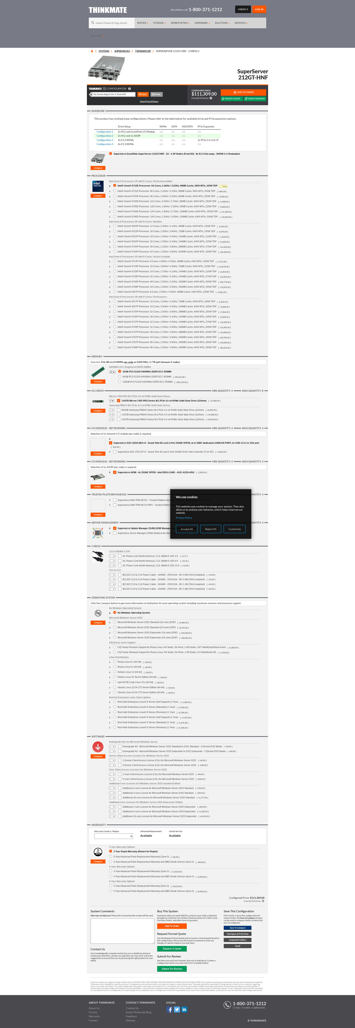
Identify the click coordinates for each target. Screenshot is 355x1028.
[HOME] (92, 51)
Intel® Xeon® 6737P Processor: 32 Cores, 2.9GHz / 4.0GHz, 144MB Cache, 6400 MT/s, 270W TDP (167, 322)
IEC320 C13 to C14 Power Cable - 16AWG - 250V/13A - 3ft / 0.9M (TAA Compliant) (164, 579)
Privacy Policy (184, 517)
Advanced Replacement (151, 831)
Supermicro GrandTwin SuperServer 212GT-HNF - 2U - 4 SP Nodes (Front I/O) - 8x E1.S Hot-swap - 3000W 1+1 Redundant (177, 154)
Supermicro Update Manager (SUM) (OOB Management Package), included (157, 528)
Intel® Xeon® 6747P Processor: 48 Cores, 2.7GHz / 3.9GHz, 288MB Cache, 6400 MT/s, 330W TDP (167, 332)
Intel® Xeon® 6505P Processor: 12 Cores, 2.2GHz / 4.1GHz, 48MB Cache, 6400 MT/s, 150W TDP (166, 226)
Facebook (169, 1009)
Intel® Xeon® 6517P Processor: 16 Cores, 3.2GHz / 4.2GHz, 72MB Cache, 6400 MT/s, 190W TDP (166, 301)
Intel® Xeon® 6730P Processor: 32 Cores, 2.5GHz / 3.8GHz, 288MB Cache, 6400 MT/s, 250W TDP (167, 311)
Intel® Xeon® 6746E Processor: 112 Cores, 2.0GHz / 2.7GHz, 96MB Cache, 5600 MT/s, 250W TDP (167, 201)
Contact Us (132, 1008)
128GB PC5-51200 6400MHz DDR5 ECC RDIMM (148, 382)
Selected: (95, 362)
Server (142, 23)
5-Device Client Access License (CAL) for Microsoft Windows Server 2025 (159, 765)
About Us (94, 1008)
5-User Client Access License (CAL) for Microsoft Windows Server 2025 (158, 779)
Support (97, 36)
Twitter (177, 1009)
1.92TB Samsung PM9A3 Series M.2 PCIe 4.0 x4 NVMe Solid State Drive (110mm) (162, 414)
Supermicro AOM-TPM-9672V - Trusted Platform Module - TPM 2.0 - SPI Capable (158, 500)
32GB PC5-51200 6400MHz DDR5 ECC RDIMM (147, 371)
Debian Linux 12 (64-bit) (130, 672)
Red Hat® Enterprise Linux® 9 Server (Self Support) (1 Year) (148, 717)
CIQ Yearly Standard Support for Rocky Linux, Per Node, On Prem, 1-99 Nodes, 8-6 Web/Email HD (167, 652)
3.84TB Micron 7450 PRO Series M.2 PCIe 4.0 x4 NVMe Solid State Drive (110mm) (164, 400)
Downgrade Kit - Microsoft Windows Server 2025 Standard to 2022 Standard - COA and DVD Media (172, 746)
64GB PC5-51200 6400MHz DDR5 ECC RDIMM (147, 376)
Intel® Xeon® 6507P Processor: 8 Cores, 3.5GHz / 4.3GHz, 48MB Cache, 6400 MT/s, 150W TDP (166, 292)
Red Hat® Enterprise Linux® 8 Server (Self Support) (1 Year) (148, 702)
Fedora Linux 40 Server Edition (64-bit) (137, 677)
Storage (159, 23)
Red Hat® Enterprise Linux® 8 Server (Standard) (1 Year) (146, 707)
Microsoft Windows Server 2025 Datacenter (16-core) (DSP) (148, 632)
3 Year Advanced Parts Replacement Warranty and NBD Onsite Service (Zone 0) (154, 862)
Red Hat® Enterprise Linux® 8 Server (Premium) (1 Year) (146, 712)
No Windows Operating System (134, 613)
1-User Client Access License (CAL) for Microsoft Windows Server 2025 (158, 774)
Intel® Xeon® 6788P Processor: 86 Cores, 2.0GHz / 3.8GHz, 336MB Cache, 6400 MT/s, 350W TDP (167, 347)
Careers (93, 1020)
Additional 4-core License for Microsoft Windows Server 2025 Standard (158, 793)
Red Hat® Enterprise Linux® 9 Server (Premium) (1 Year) (146, 727)
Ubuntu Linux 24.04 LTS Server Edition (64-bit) (141, 692)
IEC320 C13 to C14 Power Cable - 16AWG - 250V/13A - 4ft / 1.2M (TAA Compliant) (164, 584)
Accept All (187, 529)
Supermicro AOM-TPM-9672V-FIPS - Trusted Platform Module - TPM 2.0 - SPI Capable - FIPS (164, 505)
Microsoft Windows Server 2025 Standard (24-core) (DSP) (147, 627)
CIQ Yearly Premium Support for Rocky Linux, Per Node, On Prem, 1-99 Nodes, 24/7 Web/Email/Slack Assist (172, 647)
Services (240, 23)
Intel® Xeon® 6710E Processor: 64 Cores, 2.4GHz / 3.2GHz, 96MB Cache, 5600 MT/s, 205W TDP (167, 185)
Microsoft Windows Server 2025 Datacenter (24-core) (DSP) (148, 637)
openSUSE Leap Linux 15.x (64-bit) (135, 682)
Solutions (221, 23)
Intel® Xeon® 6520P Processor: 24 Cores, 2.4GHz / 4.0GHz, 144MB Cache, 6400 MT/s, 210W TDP (167, 236)
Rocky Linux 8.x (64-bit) (129, 662)
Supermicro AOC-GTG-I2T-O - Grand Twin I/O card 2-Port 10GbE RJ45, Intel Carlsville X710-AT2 (166, 452)
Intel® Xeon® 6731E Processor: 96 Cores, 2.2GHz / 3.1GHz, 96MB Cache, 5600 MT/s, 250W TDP (166, 191)
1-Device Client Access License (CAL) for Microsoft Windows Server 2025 (159, 760)
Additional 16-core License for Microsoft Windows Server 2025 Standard (159, 797)
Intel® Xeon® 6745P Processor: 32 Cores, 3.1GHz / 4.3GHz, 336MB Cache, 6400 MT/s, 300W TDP (167, 327)
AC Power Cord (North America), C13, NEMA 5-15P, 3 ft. (150, 556)
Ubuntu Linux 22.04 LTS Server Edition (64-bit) (141, 687)
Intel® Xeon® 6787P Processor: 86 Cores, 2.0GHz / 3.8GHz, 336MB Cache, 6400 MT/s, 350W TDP (167, 342)
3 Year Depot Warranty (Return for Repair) (136, 851)
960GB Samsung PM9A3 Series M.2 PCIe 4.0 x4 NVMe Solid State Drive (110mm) (162, 410)
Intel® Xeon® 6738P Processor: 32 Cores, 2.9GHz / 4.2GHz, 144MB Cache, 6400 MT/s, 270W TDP (167, 276)
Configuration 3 (105, 140)
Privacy (93, 1012)
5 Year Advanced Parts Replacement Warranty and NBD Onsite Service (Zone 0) (154, 891)
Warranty (94, 1016)
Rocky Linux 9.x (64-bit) (129, 667)
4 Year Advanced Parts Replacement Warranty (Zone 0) (141, 871)
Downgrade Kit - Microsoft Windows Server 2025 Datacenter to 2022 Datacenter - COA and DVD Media (174, 751)
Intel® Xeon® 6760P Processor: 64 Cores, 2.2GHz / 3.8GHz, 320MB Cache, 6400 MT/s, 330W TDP (167, 251)
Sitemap (130, 1020)
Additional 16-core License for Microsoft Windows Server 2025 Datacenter (160, 816)
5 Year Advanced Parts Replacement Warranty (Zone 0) (141, 886)
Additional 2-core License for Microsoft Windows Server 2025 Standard (158, 788)
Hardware (202, 23)
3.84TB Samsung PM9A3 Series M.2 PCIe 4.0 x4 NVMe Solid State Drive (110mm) (162, 419)
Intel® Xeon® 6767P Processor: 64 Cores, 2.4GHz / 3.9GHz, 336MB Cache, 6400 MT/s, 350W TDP (167, 337)
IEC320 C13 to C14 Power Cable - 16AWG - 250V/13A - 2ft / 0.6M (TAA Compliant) (164, 575)
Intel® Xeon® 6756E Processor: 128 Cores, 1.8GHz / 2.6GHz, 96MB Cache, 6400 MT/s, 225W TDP (167, 206)
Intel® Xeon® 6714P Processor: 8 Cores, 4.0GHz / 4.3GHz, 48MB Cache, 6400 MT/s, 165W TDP (166, 261)
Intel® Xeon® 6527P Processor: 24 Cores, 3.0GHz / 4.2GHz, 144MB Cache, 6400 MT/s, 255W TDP (167, 306)
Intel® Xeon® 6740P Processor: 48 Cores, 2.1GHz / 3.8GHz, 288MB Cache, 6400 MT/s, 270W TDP (167, 246)
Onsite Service (175, 831)
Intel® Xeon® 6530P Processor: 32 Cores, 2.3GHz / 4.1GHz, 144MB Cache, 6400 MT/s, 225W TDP (167, 241)
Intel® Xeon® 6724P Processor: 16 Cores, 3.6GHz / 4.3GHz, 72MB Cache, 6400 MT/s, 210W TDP (166, 266)
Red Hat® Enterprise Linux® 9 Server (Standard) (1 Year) (146, 722)
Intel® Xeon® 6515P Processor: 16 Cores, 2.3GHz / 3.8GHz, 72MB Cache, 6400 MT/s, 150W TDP (166, 231)
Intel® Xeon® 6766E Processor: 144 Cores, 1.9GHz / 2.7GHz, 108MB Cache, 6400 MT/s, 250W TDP (168, 211)
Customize (235, 529)
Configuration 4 (105, 144)
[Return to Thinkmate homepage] (108, 11)
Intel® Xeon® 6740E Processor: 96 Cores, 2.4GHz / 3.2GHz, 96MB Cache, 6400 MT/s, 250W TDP (166, 196)
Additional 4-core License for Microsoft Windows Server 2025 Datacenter (159, 811)
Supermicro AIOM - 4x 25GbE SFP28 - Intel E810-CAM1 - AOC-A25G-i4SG (156, 472)
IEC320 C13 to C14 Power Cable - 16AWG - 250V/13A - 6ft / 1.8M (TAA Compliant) (164, 589)
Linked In (184, 1009)
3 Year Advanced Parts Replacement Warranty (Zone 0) (141, 856)
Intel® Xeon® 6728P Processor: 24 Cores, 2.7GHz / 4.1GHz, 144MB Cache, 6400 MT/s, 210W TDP (167, 271)
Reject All (210, 529)
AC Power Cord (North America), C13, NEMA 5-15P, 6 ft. (150, 561)
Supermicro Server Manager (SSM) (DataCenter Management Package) (154, 533)
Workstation (179, 23)
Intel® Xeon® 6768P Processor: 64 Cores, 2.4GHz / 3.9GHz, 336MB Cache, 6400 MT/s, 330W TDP (167, 287)
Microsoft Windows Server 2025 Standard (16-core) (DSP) (147, 622)
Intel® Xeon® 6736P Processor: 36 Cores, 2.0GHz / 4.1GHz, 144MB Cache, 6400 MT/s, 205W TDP (167, 316)
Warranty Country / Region (106, 831)
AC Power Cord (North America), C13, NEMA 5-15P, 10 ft (151, 565)
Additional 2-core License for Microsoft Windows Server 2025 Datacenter (159, 807)
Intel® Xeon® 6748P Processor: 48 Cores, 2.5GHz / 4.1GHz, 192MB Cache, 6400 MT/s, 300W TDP (167, 281)
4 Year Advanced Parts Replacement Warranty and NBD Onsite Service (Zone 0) (154, 876)
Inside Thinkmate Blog (138, 1012)
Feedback (131, 1016)
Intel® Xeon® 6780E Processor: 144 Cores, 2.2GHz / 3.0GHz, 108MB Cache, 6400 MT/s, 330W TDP (168, 216)
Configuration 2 (105, 135)
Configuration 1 (105, 131)
